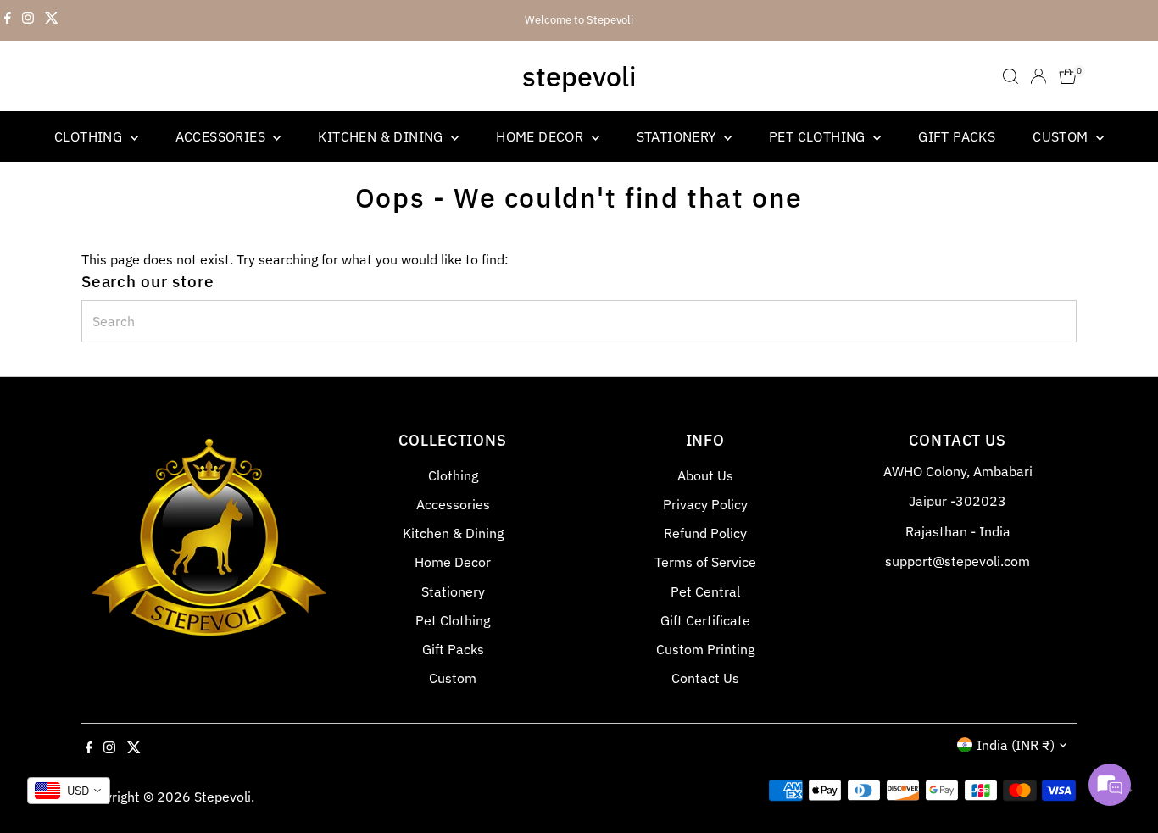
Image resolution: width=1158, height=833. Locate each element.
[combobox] (68, 790)
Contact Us (705, 677)
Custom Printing (705, 649)
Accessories (222, 136)
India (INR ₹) (1016, 744)
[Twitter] (52, 20)
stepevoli (579, 76)
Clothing (90, 136)
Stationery (678, 136)
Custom (1062, 136)
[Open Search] (1010, 76)
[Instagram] (28, 20)
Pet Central (705, 591)
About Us (705, 475)
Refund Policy (705, 533)
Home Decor (541, 136)
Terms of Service (705, 561)
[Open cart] (1068, 76)
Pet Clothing (819, 136)
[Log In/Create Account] (1038, 76)
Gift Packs (956, 136)
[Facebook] (7, 20)
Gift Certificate (705, 620)
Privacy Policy (705, 504)
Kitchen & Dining (382, 136)
